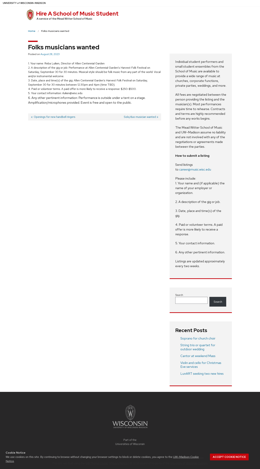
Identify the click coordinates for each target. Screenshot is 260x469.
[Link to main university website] (130, 429)
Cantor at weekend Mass (197, 356)
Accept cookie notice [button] (229, 457)
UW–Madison (24, 3)
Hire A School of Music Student (77, 13)
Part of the (130, 442)
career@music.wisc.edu (195, 169)
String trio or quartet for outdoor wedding (197, 347)
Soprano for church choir (197, 338)
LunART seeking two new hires (202, 374)
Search (179, 295)
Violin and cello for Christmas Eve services (200, 365)
